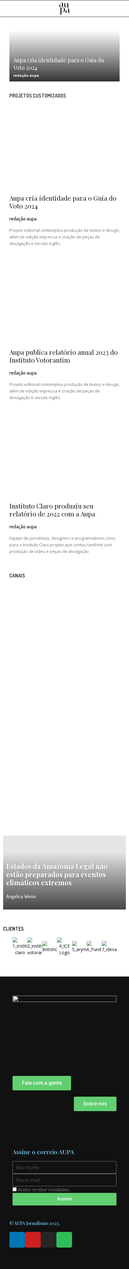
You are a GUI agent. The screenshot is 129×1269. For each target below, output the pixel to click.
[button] (120, 8)
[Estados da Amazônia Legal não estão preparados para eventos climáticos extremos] (64, 873)
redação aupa (26, 75)
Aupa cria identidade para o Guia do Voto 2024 (62, 201)
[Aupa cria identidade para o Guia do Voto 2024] (64, 150)
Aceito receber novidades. (44, 1190)
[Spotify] (64, 1240)
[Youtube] (33, 1240)
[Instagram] (48, 1240)
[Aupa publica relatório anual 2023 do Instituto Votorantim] (64, 304)
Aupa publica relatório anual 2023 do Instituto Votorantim (63, 356)
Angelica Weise (21, 896)
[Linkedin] (17, 1240)
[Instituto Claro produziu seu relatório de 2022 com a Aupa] (64, 458)
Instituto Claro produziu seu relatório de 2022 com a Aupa (52, 509)
